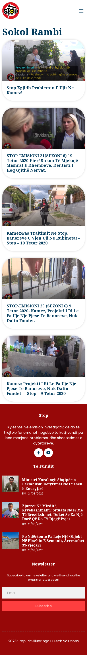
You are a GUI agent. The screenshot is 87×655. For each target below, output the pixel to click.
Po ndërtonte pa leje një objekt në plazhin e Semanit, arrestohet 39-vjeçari (53, 541)
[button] (81, 11)
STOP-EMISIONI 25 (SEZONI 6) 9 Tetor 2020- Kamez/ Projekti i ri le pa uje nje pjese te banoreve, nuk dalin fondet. (43, 313)
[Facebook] (38, 452)
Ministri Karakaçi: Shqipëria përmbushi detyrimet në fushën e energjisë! (52, 484)
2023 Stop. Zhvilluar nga (29, 641)
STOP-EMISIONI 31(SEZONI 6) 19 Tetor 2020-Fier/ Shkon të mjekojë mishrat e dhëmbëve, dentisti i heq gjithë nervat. (42, 163)
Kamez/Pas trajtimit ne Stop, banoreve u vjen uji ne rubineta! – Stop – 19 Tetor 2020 (43, 238)
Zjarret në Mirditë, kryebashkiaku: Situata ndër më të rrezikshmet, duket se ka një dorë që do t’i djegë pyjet (52, 512)
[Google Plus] (48, 452)
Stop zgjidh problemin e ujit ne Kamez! (40, 90)
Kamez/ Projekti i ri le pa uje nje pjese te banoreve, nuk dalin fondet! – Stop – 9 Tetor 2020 (41, 388)
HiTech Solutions (64, 641)
